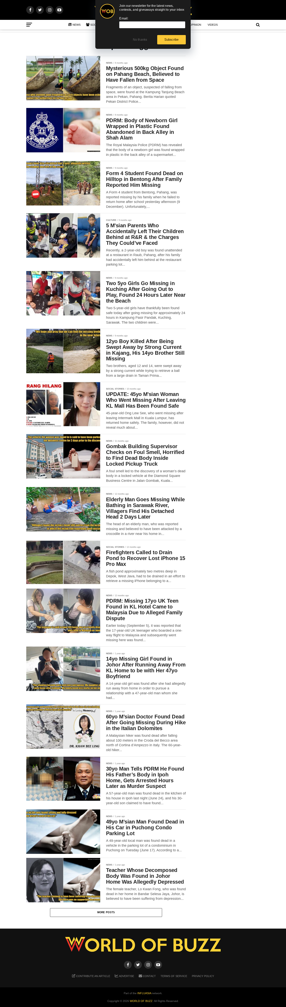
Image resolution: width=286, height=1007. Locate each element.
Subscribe (171, 39)
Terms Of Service (174, 976)
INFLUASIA (144, 993)
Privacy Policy (203, 976)
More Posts (106, 912)
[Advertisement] (228, 117)
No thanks (140, 39)
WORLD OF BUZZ (141, 1001)
